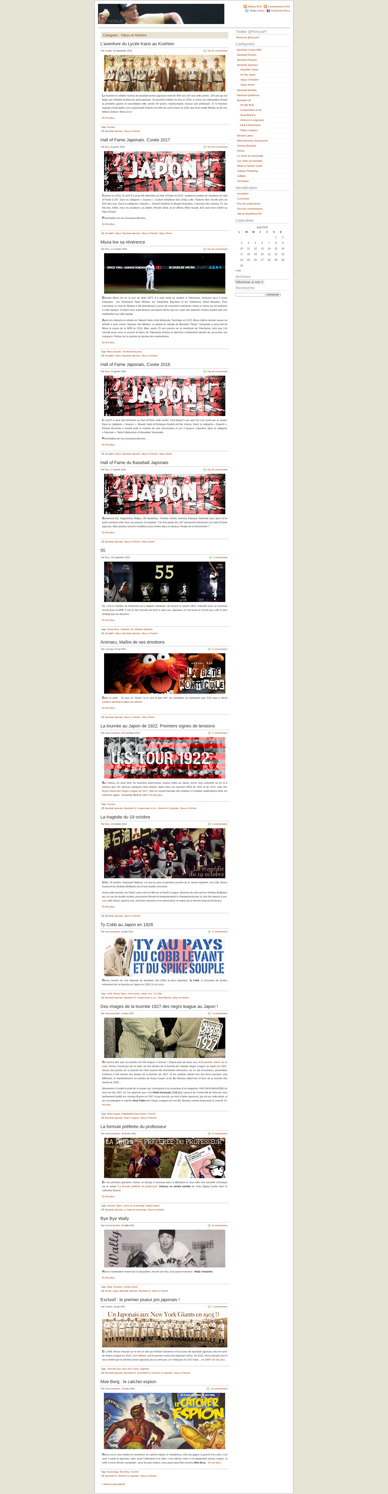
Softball (241, 176)
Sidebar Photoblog (247, 171)
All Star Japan (111, 1291)
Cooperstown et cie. (147, 808)
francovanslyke (112, 733)
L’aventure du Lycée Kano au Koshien (137, 43)
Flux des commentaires (250, 208)
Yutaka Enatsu (152, 1205)
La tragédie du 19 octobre (125, 816)
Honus (241, 150)
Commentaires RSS (279, 6)
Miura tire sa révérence (122, 242)
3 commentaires (220, 824)
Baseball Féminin (246, 55)
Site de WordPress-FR (249, 213)
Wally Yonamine (114, 1287)
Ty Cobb (157, 993)
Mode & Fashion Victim (250, 166)
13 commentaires (219, 1388)
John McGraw (114, 1369)
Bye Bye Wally (114, 1218)
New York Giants (130, 1369)
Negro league (113, 1114)
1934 (213, 787)
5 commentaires (220, 733)
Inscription (243, 193)
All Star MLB (247, 105)
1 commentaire (220, 557)
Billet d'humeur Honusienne (252, 140)
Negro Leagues (131, 1118)
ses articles (136, 702)
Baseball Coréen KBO (249, 49)
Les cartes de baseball (249, 161)
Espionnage (113, 1472)
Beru (107, 147)
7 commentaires (220, 1306)
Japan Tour (146, 993)
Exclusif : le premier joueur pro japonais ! (140, 1299)
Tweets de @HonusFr (247, 37)
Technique (243, 181)
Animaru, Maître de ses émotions (132, 642)
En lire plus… (109, 118)
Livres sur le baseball (133, 1205)
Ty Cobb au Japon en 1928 (126, 924)
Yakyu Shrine (165, 233)
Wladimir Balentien (144, 629)
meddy (108, 50)
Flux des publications (248, 203)
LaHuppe (109, 649)
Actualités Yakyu (113, 233)
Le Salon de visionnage (135, 1209)
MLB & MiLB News (250, 125)
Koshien (111, 127)
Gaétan (108, 1306)
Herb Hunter (134, 993)
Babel (116, 1190)
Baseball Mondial (246, 90)
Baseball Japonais (114, 131)
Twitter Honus (257, 10)
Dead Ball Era (164, 997)
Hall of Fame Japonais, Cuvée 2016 (135, 364)
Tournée (111, 804)
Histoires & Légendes (168, 808)
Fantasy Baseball (246, 145)
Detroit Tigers (120, 993)
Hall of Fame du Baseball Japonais (134, 462)
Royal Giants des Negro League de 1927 (125, 791)
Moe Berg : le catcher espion (128, 1381)
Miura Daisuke (114, 351)
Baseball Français (247, 60)
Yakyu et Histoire (132, 131)
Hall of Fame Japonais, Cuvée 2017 (135, 139)
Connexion (243, 198)
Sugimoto (144, 1369)
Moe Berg (124, 1472)
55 (102, 550)
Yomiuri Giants (131, 1287)
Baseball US (130, 808)
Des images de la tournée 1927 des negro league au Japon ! (159, 1006)
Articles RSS (255, 6)
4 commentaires (220, 649)
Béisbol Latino (245, 135)
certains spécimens (112, 702)
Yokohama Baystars (132, 351)
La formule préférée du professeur (133, 1126)
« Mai (238, 270)
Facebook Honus (280, 10)
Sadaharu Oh (127, 629)
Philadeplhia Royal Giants (133, 1114)
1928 (109, 993)
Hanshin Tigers (114, 1205)
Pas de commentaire (218, 50)
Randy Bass (113, 629)
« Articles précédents (113, 1484)
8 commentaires (220, 931)
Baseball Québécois (248, 95)
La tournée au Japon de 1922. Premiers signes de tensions (157, 725)
